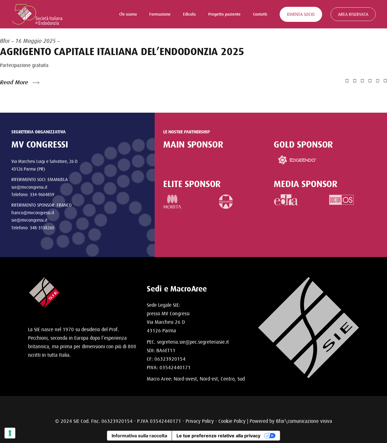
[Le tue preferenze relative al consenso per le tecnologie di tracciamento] (10, 433)
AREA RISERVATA (353, 14)
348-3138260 (42, 227)
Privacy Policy (200, 421)
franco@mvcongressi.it (32, 212)
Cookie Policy (232, 421)
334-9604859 (42, 194)
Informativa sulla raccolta (139, 435)
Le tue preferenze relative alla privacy (218, 435)
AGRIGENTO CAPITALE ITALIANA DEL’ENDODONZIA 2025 (122, 51)
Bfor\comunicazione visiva (304, 421)
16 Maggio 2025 (35, 41)
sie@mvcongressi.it (29, 187)
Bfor (5, 41)
